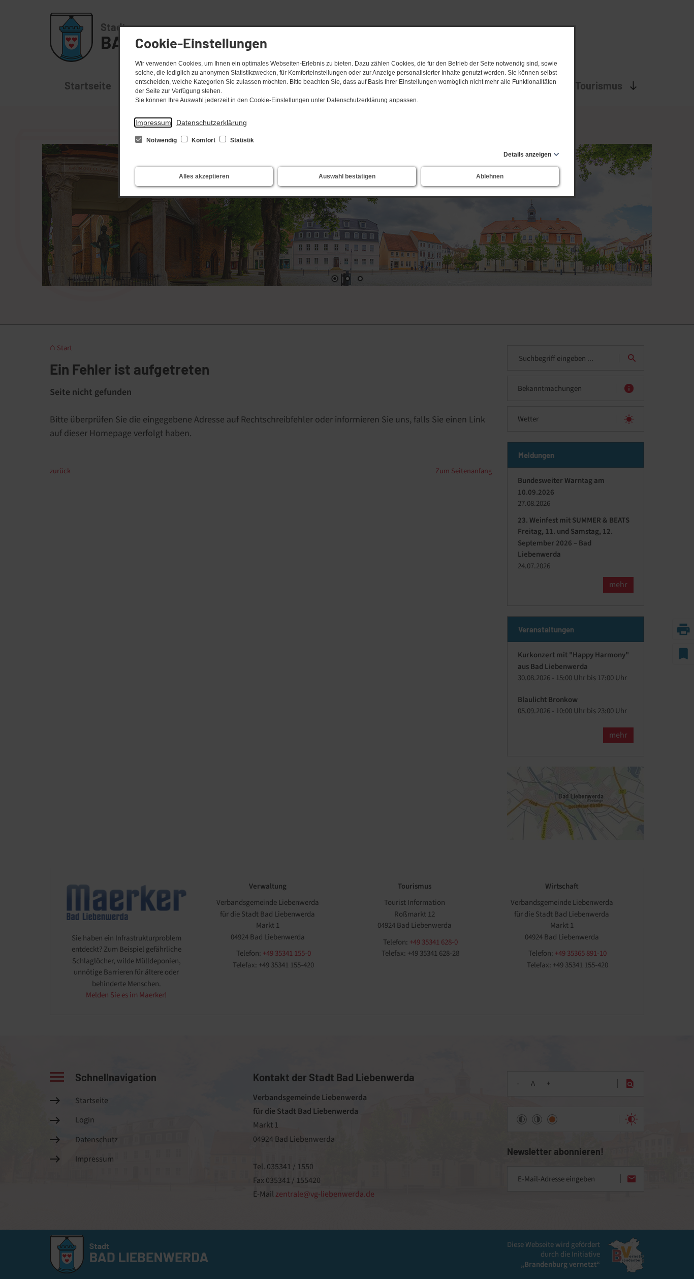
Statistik (241, 140)
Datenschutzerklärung (211, 122)
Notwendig (161, 140)
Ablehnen (489, 176)
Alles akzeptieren (204, 176)
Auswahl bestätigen (347, 176)
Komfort (203, 140)
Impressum (153, 122)
